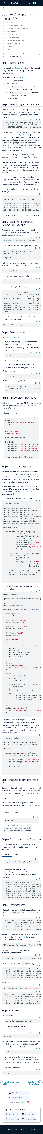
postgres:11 (6, 137)
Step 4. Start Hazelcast (9, 31)
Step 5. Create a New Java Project (12, 34)
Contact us (32, 1129)
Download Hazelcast (12, 337)
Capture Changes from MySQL (10, 1083)
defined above (29, 912)
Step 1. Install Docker (9, 22)
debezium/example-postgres (12, 135)
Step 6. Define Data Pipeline (11, 37)
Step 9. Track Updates (9, 46)
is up (11, 847)
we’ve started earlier (21, 937)
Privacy (23, 1129)
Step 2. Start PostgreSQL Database (13, 25)
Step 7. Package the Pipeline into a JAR (14, 40)
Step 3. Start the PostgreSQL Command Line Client (17, 28)
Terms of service (12, 1129)
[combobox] (34, 3)
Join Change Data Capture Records (34, 1083)
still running (24, 844)
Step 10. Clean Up (8, 49)
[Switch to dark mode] (29, 3)
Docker (17, 68)
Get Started (21, 77)
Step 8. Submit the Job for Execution (13, 43)
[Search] (34, 3)
